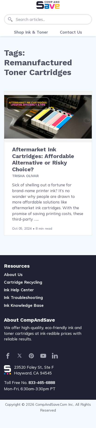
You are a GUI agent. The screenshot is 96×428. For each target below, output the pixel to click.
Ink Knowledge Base (24, 305)
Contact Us (71, 32)
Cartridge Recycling (23, 282)
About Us (13, 274)
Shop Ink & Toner (31, 32)
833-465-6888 (41, 382)
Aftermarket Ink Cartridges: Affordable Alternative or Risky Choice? (43, 159)
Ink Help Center (19, 289)
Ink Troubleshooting (23, 297)
